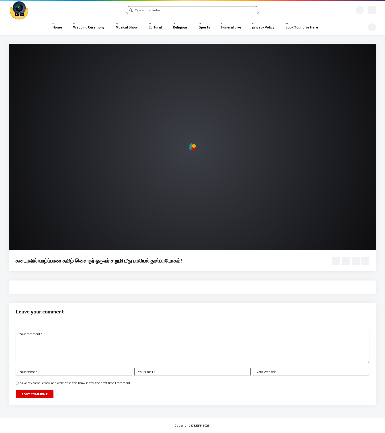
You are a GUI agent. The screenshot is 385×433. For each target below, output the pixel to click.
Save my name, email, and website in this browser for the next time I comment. (75, 383)
